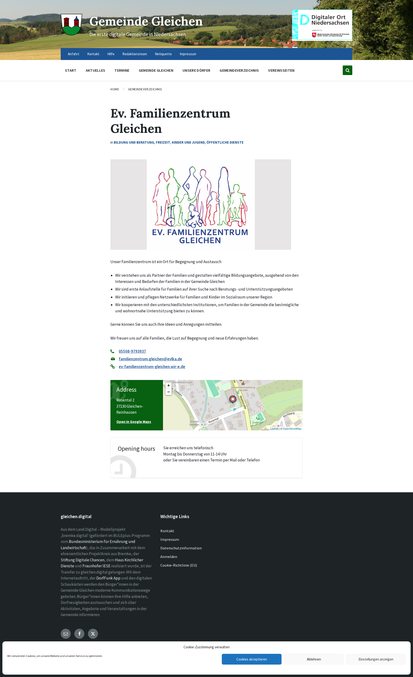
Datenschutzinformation (181, 548)
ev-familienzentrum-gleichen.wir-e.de (152, 366)
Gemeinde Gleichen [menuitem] (156, 70)
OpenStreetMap (292, 428)
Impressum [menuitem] (188, 54)
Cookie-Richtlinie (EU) (178, 565)
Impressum (169, 539)
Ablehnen (314, 659)
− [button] (168, 391)
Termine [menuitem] (121, 70)
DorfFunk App (108, 578)
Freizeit (163, 142)
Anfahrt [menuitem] (73, 54)
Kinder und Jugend (188, 142)
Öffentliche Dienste (225, 142)
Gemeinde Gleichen (146, 21)
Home (114, 89)
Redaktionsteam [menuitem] (134, 54)
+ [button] (168, 385)
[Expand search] (347, 70)
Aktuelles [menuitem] (95, 70)
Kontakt (167, 530)
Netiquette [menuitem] (163, 54)
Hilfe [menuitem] (110, 54)
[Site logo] (71, 34)
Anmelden (168, 556)
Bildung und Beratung (134, 142)
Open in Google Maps (133, 421)
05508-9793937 (132, 351)
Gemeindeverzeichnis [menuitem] (239, 70)
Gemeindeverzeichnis (145, 89)
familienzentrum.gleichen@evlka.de (150, 359)
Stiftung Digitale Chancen (82, 560)
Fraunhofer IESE (96, 566)
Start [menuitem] (70, 70)
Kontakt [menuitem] (93, 54)
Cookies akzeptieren (251, 659)
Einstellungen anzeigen (376, 659)
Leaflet (274, 428)
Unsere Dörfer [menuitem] (196, 70)
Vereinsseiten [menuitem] (281, 70)
